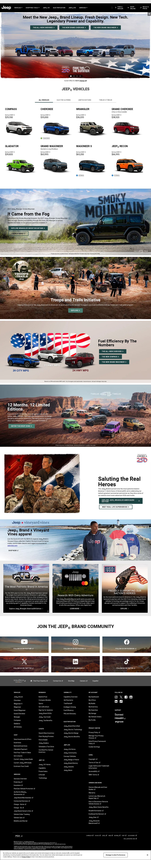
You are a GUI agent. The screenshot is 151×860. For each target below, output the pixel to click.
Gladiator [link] (17, 723)
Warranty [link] (92, 793)
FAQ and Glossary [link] (70, 714)
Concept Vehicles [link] (70, 756)
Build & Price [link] (43, 697)
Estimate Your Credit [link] (21, 766)
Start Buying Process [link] (46, 736)
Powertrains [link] (43, 771)
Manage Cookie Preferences (115, 855)
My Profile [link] (92, 720)
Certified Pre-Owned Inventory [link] (46, 751)
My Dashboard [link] (94, 697)
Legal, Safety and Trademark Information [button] (99, 767)
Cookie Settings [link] (94, 747)
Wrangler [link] (17, 717)
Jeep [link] (93, 817)
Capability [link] (42, 768)
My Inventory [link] (93, 707)
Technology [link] (43, 778)
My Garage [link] (92, 713)
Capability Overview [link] (70, 697)
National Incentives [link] (20, 746)
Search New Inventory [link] (46, 733)
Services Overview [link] (20, 779)
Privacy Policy (26, 857)
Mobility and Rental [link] (20, 821)
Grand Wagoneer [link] (20, 710)
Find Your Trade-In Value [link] (22, 752)
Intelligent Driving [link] (70, 707)
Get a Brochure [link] (44, 707)
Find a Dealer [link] (43, 740)
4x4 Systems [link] (68, 700)
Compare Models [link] (45, 700)
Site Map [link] (71, 681)
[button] (18, 7)
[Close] (147, 854)
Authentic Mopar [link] (20, 793)
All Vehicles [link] (18, 727)
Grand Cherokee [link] (19, 714)
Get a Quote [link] (18, 756)
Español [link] (95, 681)
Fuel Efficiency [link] (69, 710)
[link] (6, 7)
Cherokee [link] (17, 700)
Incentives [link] (17, 742)
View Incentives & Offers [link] (22, 739)
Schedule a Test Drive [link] (46, 746)
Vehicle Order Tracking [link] (22, 814)
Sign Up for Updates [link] (46, 710)
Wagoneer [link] (17, 707)
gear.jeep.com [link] (12, 545)
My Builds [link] (92, 703)
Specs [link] (41, 703)
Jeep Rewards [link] (94, 822)
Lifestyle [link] (42, 775)
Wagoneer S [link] (18, 704)
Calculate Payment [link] (20, 749)
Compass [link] (17, 720)
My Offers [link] (92, 700)
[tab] (44, 100)
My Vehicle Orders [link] (95, 717)
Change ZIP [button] (83, 81)
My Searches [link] (93, 710)
